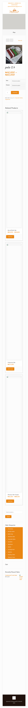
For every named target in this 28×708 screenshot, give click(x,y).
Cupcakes (10, 541)
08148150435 (14, 4)
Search (8, 516)
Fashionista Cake (11, 362)
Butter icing (10, 534)
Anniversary (10, 528)
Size (7, 80)
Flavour (8, 85)
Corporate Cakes (19, 97)
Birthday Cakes (11, 531)
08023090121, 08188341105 (14, 3)
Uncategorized (11, 549)
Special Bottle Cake (12, 230)
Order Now (15, 92)
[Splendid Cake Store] (14, 10)
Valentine (10, 552)
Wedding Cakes (11, 554)
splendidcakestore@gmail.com (15, 6)
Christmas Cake (11, 536)
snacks (9, 547)
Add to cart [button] (10, 369)
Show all (20, 40)
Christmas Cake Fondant (13, 494)
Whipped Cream (11, 557)
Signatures (7, 99)
